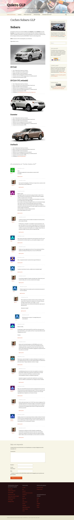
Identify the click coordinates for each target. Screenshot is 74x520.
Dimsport (24, 491)
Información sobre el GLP (46, 14)
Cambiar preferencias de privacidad (13, 517)
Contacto (19, 14)
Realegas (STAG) (11, 501)
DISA (37, 499)
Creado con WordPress (24, 517)
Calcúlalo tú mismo (62, 72)
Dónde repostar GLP (27, 14)
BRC (23, 489)
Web (11, 471)
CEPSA (38, 498)
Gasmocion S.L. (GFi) (11, 494)
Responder (21, 176)
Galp (37, 501)
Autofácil (24, 156)
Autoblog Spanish (21, 92)
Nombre (12, 464)
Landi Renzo (24, 494)
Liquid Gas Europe (40, 487)
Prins (23, 500)
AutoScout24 (27, 92)
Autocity (19, 156)
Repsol (38, 505)
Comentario (13, 451)
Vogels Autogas (25, 509)
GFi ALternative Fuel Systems (27, 492)
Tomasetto (24, 505)
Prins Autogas (10, 499)
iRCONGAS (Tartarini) (11, 497)
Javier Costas (58, 86)
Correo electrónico (13, 468)
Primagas (38, 503)
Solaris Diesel (24, 501)
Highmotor (33, 92)
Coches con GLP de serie (11, 14)
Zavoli (23, 510)
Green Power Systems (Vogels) (13, 496)
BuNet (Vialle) (10, 488)
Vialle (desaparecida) (26, 507)
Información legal (37, 14)
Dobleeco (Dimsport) (11, 490)
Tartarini (23, 503)
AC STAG (23, 487)
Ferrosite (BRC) (10, 492)
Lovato (23, 496)
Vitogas (38, 507)
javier (13, 185)
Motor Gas (24, 498)
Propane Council (39, 489)
